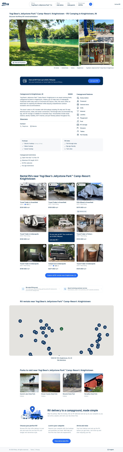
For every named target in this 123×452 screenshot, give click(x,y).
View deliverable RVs (61, 441)
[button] (42, 4)
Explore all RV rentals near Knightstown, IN (61, 275)
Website (34, 126)
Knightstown (80, 68)
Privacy (38, 449)
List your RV (94, 81)
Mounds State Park (69, 394)
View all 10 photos (20, 62)
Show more (24, 119)
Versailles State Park (90, 394)
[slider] (26, 204)
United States (65, 68)
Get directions (61, 360)
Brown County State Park (49, 394)
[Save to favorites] (44, 184)
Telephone (25, 126)
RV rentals (56, 68)
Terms (32, 449)
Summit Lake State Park (27, 394)
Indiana (72, 68)
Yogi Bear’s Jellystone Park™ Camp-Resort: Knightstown (100, 68)
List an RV (117, 4)
